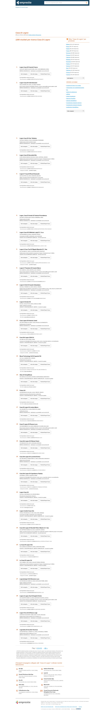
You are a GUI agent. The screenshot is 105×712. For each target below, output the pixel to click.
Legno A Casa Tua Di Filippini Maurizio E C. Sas (33, 249)
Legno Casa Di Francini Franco (29, 67)
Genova (68, 66)
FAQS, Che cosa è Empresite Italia (47, 706)
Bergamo (68, 61)
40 (45, 648)
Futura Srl (22, 390)
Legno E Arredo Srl (25, 302)
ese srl (20, 680)
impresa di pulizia (70, 98)
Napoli (68, 48)
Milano (68, 44)
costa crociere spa (49, 678)
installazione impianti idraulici (74, 105)
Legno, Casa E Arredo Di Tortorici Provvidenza (33, 215)
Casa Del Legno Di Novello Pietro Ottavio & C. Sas (34, 528)
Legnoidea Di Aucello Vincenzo (29, 629)
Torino (67, 50)
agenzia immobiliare (71, 100)
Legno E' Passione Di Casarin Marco (30, 268)
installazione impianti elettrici (73, 102)
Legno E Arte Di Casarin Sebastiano (30, 285)
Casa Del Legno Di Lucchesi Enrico (30, 456)
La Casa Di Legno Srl (26, 560)
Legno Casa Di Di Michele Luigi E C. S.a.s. (32, 232)
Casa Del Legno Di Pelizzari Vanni (29, 441)
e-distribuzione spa (24, 690)
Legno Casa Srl (24, 492)
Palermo (68, 70)
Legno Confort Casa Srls (27, 511)
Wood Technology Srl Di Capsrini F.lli (30, 356)
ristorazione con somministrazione (75, 87)
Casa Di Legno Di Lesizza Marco (29, 407)
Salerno (68, 57)
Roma (67, 46)
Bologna (68, 59)
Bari (67, 68)
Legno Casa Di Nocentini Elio (28, 155)
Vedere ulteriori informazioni (35, 35)
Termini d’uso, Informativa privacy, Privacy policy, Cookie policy (66, 706)
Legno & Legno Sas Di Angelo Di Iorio (31, 596)
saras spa (21, 684)
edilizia (68, 94)
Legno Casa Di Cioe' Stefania (28, 138)
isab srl (46, 673)
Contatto (80, 706)
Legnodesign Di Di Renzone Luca (29, 579)
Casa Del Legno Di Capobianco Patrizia (31, 473)
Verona (68, 72)
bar (67, 89)
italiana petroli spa (49, 668)
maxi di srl (46, 684)
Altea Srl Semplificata (26, 375)
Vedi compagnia (24, 74)
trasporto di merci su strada (73, 85)
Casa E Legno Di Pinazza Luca (28, 424)
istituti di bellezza (70, 96)
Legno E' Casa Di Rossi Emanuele (30, 174)
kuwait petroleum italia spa (26, 674)
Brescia (68, 53)
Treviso (68, 74)
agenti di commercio (71, 92)
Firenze (68, 55)
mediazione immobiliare (72, 107)
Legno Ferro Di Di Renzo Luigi (28, 613)
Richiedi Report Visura (45, 74)
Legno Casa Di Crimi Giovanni (28, 82)
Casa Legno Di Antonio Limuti (28, 320)
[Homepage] (24, 3)
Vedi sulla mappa (34, 74)
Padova (68, 63)
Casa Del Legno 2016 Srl (27, 337)
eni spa (21, 668)
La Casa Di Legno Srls (26, 544)
